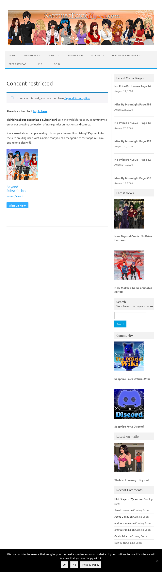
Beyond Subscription (77, 98)
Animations (31, 55)
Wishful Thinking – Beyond (131, 480)
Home (12, 55)
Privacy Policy (90, 564)
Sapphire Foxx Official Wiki (132, 378)
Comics (52, 55)
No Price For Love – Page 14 (132, 86)
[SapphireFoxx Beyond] (81, 44)
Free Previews (17, 63)
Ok (64, 564)
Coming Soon (75, 55)
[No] (157, 561)
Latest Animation (128, 436)
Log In (56, 63)
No (74, 564)
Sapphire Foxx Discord (129, 426)
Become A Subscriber (125, 55)
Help (39, 63)
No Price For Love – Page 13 (132, 122)
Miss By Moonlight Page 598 (132, 104)
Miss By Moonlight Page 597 (132, 141)
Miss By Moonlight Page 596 (132, 178)
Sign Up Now (17, 205)
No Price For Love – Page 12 (132, 159)
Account (96, 55)
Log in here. (40, 111)
